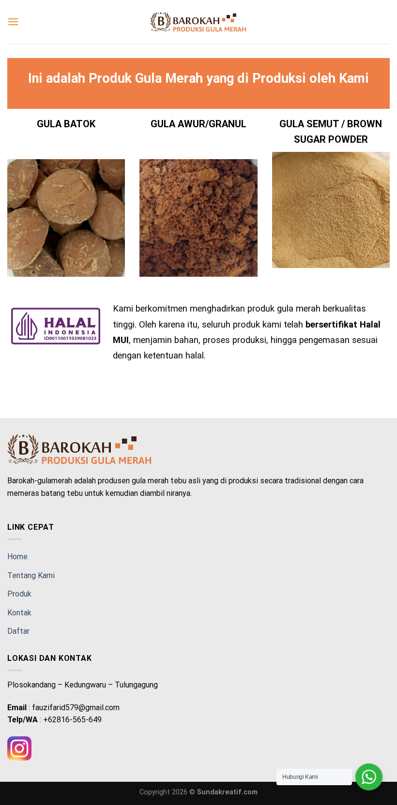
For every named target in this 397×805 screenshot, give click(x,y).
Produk (19, 593)
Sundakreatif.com (227, 792)
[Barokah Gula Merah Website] (198, 22)
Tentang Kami (31, 575)
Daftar (18, 631)
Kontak (19, 612)
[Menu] (13, 21)
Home (17, 556)
